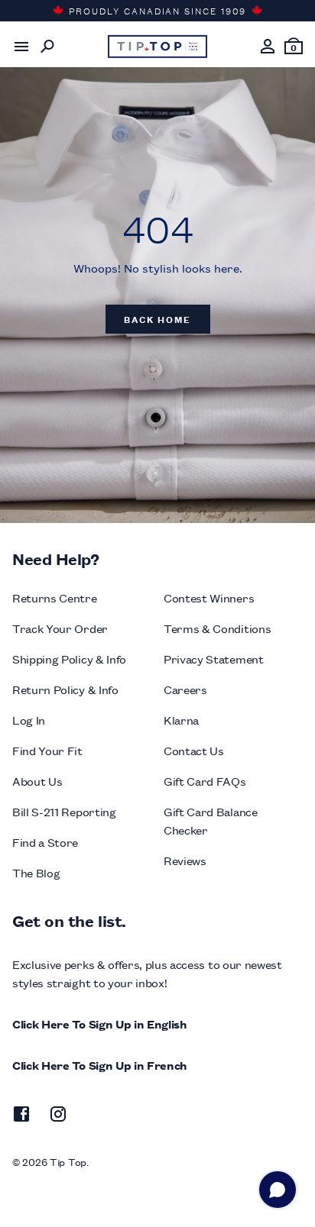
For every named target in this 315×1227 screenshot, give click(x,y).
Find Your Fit (47, 750)
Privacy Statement (214, 659)
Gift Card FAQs (205, 781)
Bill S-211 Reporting (64, 811)
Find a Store (45, 842)
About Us (37, 781)
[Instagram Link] (58, 1116)
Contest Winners (209, 597)
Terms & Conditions (217, 628)
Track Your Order (60, 628)
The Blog (36, 872)
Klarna (181, 720)
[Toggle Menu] (21, 46)
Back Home (157, 319)
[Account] (267, 46)
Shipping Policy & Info (69, 659)
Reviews (185, 860)
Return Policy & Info (65, 689)
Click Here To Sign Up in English (99, 1024)
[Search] (47, 46)
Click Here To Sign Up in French (99, 1065)
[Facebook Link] (21, 1116)
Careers (185, 689)
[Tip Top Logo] (157, 46)
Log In (28, 720)
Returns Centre (54, 597)
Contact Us (194, 750)
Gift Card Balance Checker (211, 820)
